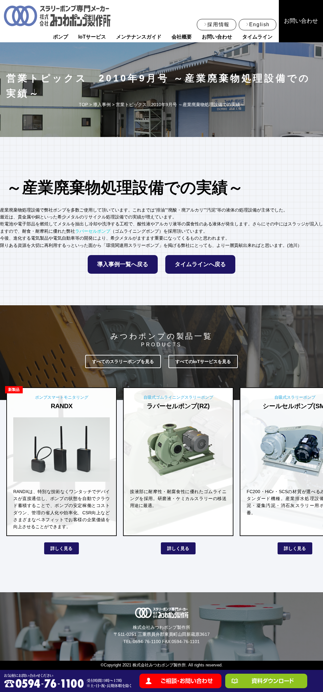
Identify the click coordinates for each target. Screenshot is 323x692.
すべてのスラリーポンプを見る (123, 361)
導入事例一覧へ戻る (122, 264)
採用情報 (218, 24)
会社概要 (182, 36)
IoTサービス (92, 36)
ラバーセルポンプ (92, 231)
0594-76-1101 (186, 641)
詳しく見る (61, 548)
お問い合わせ (217, 36)
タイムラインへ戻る (200, 264)
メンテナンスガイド (139, 36)
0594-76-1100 (147, 641)
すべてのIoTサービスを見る (203, 361)
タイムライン (257, 36)
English (259, 24)
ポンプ (60, 36)
